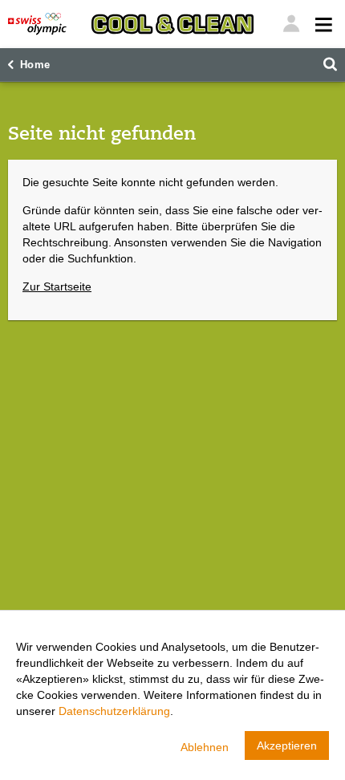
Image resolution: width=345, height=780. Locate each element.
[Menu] (291, 24)
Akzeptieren (287, 745)
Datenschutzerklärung (114, 711)
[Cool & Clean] (172, 24)
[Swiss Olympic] (37, 24)
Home (35, 65)
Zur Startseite (56, 286)
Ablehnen (205, 747)
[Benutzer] (322, 24)
